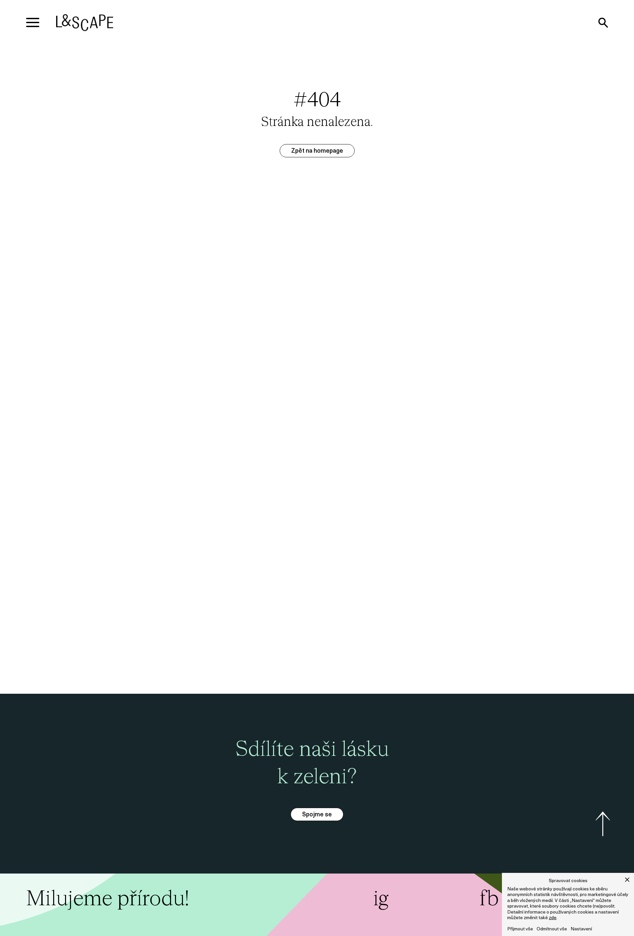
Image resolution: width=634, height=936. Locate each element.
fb (489, 899)
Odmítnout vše (552, 929)
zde (552, 918)
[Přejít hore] (603, 823)
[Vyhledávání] (603, 23)
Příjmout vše (520, 929)
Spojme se (317, 815)
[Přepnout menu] (32, 22)
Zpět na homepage (317, 151)
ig (381, 899)
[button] (627, 880)
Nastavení (581, 929)
